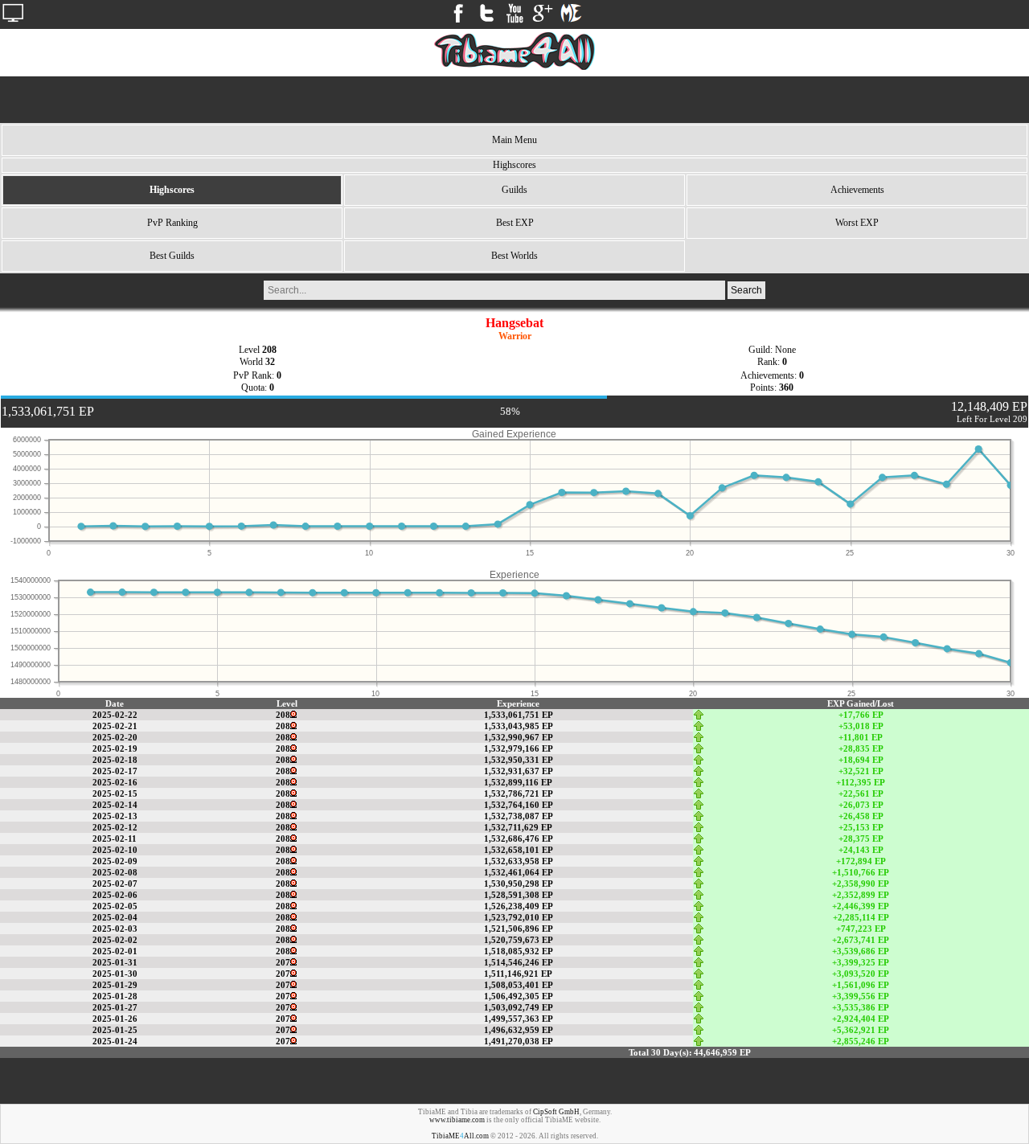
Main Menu (514, 140)
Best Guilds (172, 255)
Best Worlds (514, 255)
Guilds (514, 189)
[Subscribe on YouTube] (514, 22)
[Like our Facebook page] (458, 22)
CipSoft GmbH (556, 1112)
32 (270, 361)
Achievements (857, 189)
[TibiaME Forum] (571, 22)
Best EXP (515, 222)
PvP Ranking (172, 222)
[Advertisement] (514, 100)
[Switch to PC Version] (13, 22)
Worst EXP (857, 222)
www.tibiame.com (457, 1120)
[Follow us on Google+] (542, 22)
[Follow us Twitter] (486, 22)
